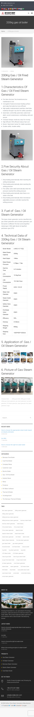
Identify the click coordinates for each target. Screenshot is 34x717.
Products (5, 485)
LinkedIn (18, 705)
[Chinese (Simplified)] (2, 9)
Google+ (24, 705)
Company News (5, 399)
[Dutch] (19, 9)
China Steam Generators (16, 703)
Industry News (7, 478)
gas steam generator (21, 401)
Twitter (12, 705)
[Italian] (13, 9)
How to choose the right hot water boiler (13, 445)
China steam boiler (18, 527)
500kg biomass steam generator (10, 517)
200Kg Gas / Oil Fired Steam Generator (14, 77)
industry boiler (25, 546)
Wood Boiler (13, 569)
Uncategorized (7, 495)
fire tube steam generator (22, 540)
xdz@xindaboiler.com (9, 3)
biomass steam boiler (25, 520)
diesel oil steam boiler (7, 533)
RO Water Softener (8, 488)
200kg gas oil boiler (25, 399)
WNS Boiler (5, 569)
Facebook (6, 705)
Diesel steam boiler (19, 533)
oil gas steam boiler (21, 560)
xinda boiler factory (26, 573)
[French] (9, 9)
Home (3, 31)
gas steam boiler (6, 543)
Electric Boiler (7, 471)
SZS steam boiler (25, 566)
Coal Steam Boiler (7, 670)
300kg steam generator (8, 513)
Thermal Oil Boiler (8, 492)
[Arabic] (23, 9)
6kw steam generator (7, 510)
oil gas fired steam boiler (8, 560)
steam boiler (5, 566)
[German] (6, 9)
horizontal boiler (6, 546)
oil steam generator (7, 563)
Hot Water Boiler (16, 546)
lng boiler (4, 550)
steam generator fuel (23, 403)
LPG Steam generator (12, 403)
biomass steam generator (8, 523)
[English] (4, 9)
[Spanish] (11, 9)
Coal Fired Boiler (7, 461)
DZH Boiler (18, 537)
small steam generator (19, 563)
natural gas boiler (6, 556)
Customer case (7, 468)
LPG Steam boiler (6, 553)
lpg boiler (23, 550)
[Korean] (21, 9)
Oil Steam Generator (8, 660)
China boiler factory (7, 527)
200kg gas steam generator (8, 401)
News (4, 481)
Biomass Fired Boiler (9, 457)
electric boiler (26, 537)
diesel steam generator (8, 537)
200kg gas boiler (16, 399)
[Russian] (15, 9)
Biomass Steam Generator (10, 664)
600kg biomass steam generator (10, 520)
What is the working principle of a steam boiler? (14, 647)
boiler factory (20, 523)
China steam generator (8, 530)
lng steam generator (14, 550)
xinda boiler (16, 573)
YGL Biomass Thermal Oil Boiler (12, 499)
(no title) (3, 438)
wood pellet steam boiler (23, 569)
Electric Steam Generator (8, 540)
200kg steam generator (20, 510)
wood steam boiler (6, 573)
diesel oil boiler (19, 530)
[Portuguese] (17, 9)
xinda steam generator (7, 576)
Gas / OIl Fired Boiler (8, 475)
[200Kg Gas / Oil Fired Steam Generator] (17, 53)
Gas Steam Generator (8, 657)
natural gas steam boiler (19, 556)
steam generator (14, 566)
